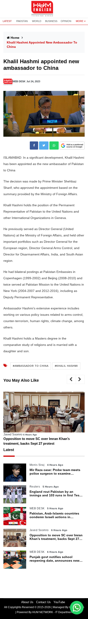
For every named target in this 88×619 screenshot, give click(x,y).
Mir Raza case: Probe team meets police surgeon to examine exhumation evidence (55, 472)
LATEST (7, 21)
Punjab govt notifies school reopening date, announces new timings (54, 559)
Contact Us (43, 602)
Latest (8, 450)
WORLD (36, 21)
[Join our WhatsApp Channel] (76, 607)
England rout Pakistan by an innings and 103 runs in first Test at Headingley (55, 494)
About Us (27, 602)
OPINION (66, 21)
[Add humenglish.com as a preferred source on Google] (72, 146)
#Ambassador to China (31, 365)
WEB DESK (18, 81)
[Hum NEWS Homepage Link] (44, 9)
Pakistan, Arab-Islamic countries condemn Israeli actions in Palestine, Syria (54, 515)
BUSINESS (51, 21)
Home (15, 37)
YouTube (59, 602)
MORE (79, 21)
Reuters (35, 486)
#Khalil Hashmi (66, 365)
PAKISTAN (22, 21)
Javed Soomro (12, 434)
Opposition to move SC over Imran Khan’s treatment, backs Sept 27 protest (36, 441)
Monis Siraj (37, 464)
